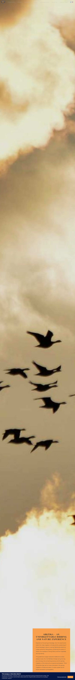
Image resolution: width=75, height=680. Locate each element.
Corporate (28, 2)
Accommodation (44, 2)
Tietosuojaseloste (61, 677)
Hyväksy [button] (70, 677)
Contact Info (63, 2)
